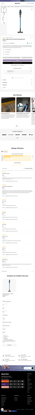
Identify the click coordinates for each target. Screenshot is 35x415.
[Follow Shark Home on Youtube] (22, 384)
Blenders (28, 380)
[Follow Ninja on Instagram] (14, 381)
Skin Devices (16, 398)
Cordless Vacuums (17, 6)
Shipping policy (32, 409)
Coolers (28, 389)
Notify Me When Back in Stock (17, 62)
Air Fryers (28, 375)
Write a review (11, 37)
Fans (2, 406)
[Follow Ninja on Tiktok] (18, 381)
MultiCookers (29, 379)
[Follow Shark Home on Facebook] (10, 384)
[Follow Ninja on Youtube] (22, 381)
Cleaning (9, 6)
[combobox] (29, 168)
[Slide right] (32, 21)
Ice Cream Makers (29, 387)
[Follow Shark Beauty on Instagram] (14, 387)
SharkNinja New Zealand (6, 409)
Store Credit (29, 398)
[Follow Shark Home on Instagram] (14, 384)
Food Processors (29, 384)
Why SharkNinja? (29, 397)
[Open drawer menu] (2, 3)
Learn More (22, 0)
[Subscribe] (32, 368)
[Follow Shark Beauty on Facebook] (10, 387)
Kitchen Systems (29, 383)
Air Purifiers (2, 404)
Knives (28, 392)
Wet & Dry (2, 403)
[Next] (32, 109)
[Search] (3, 3)
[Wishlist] (31, 3)
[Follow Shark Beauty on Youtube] (22, 387)
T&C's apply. (12, 57)
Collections (5, 6)
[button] (13, 165)
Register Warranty (29, 401)
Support (28, 402)
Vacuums (12, 6)
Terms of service (27, 409)
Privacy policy (18, 409)
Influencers (28, 403)
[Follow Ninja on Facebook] (10, 381)
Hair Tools (15, 397)
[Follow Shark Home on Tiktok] (18, 384)
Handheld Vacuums (4, 398)
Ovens (28, 378)
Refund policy (22, 409)
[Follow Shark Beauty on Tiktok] (18, 387)
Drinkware (28, 388)
